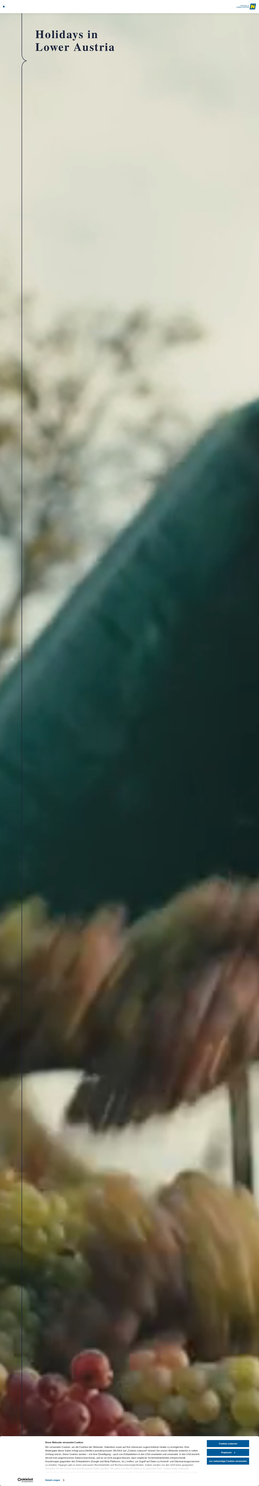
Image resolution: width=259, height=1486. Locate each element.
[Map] (11, 6)
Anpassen (226, 1452)
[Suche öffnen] (20, 6)
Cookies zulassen (228, 1443)
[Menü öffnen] (3, 6)
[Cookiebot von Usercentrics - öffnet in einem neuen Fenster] (25, 1480)
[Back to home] (246, 6)
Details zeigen (52, 1480)
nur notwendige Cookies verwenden (228, 1461)
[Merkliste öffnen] (15, 6)
